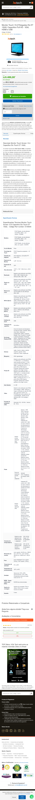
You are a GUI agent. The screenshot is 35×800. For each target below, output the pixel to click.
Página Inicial (5, 19)
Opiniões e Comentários (8, 744)
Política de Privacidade (8, 757)
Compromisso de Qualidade (17, 742)
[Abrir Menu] (4, 2)
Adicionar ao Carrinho (19, 96)
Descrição (5, 133)
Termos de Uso (18, 757)
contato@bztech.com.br (21, 785)
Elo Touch (11, 19)
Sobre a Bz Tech (5, 742)
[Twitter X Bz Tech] (11, 731)
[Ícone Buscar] (31, 7)
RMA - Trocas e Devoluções (21, 755)
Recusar (14, 797)
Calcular (17, 115)
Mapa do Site (21, 748)
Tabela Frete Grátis (28, 106)
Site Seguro (25, 757)
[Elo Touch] (9, 62)
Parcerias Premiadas (18, 746)
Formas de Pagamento (18, 753)
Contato (3, 753)
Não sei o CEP (6, 118)
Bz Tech (17, 3)
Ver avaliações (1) (18, 34)
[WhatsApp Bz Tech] (32, 797)
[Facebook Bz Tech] (7, 731)
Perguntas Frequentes (8, 755)
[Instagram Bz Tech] (3, 731)
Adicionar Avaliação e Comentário (18, 620)
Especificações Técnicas (19, 133)
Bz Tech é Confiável (7, 746)
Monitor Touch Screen (23, 70)
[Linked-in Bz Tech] (20, 731)
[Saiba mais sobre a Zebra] (17, 666)
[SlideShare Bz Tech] (23, 731)
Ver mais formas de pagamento (10, 86)
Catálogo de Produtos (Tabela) (10, 748)
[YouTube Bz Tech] (15, 731)
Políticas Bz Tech (8, 211)
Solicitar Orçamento (17, 101)
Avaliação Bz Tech (19, 744)
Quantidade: (6, 89)
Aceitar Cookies (22, 797)
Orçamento (9, 753)
